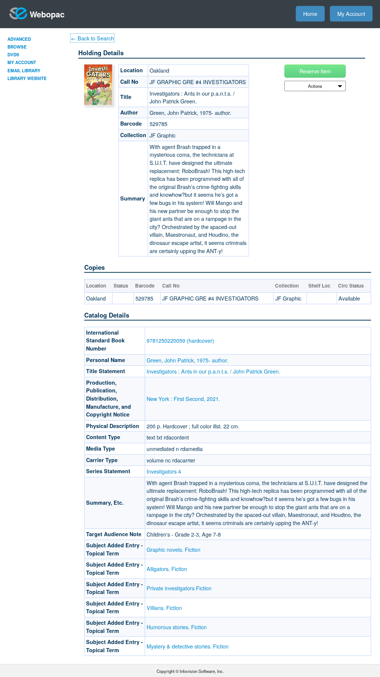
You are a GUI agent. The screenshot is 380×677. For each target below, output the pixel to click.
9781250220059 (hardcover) (180, 340)
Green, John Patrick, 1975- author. (187, 360)
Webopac (47, 14)
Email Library (23, 70)
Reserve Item (315, 71)
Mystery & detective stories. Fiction (188, 646)
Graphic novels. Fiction (173, 549)
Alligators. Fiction (167, 569)
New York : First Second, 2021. (183, 398)
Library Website (27, 78)
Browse (17, 47)
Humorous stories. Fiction (177, 627)
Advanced (19, 39)
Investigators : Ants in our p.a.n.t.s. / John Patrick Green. (213, 371)
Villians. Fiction (164, 607)
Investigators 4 (164, 471)
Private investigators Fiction (179, 588)
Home (310, 13)
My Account (351, 13)
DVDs (13, 55)
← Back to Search (92, 38)
